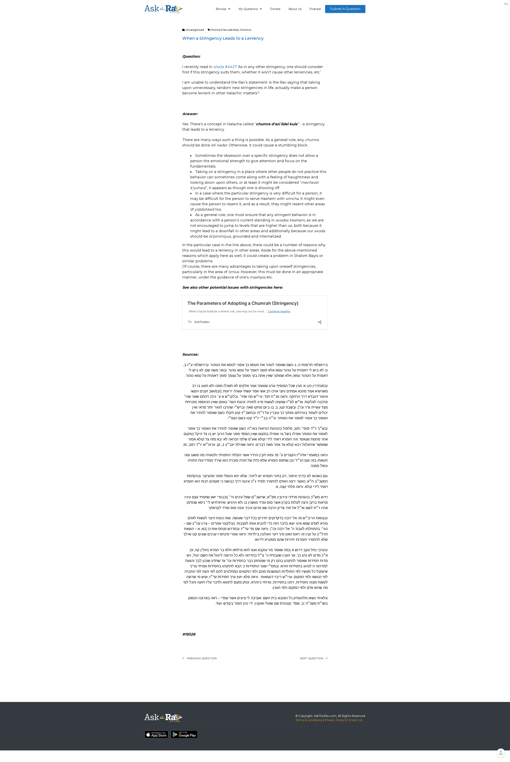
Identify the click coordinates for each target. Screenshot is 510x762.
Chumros (245, 29)
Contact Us (354, 720)
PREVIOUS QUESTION (202, 658)
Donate (275, 9)
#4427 (225, 67)
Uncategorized (195, 29)
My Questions (248, 9)
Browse (221, 9)
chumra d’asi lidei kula (224, 29)
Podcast (315, 9)
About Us (294, 9)
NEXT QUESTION (311, 658)
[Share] (500, 752)
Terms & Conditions (308, 720)
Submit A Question (345, 9)
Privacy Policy (334, 720)
